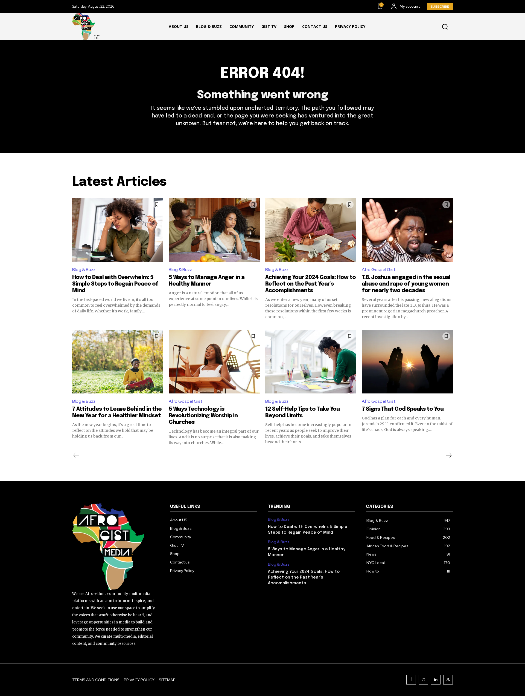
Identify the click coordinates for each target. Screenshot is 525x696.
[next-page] (448, 455)
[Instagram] (423, 680)
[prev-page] (76, 455)
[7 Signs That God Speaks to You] (407, 361)
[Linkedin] (436, 680)
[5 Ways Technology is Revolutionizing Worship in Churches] (214, 361)
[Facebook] (411, 680)
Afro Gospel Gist (379, 269)
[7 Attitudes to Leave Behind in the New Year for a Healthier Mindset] (117, 361)
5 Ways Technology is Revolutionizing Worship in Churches (203, 415)
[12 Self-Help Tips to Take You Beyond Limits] (310, 361)
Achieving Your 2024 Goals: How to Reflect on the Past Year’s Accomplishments (310, 284)
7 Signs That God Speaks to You (403, 409)
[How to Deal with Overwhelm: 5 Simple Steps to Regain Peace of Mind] (117, 230)
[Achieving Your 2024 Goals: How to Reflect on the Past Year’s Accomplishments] (310, 230)
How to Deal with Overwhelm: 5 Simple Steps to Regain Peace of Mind (115, 284)
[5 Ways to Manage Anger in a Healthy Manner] (214, 230)
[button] (445, 27)
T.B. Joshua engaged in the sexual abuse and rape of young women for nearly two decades (406, 284)
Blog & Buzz (83, 269)
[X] (448, 680)
